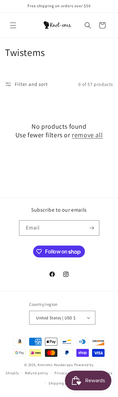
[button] (13, 25)
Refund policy (36, 373)
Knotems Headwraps (55, 364)
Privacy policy (66, 373)
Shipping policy (62, 383)
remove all (87, 135)
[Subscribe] (92, 228)
